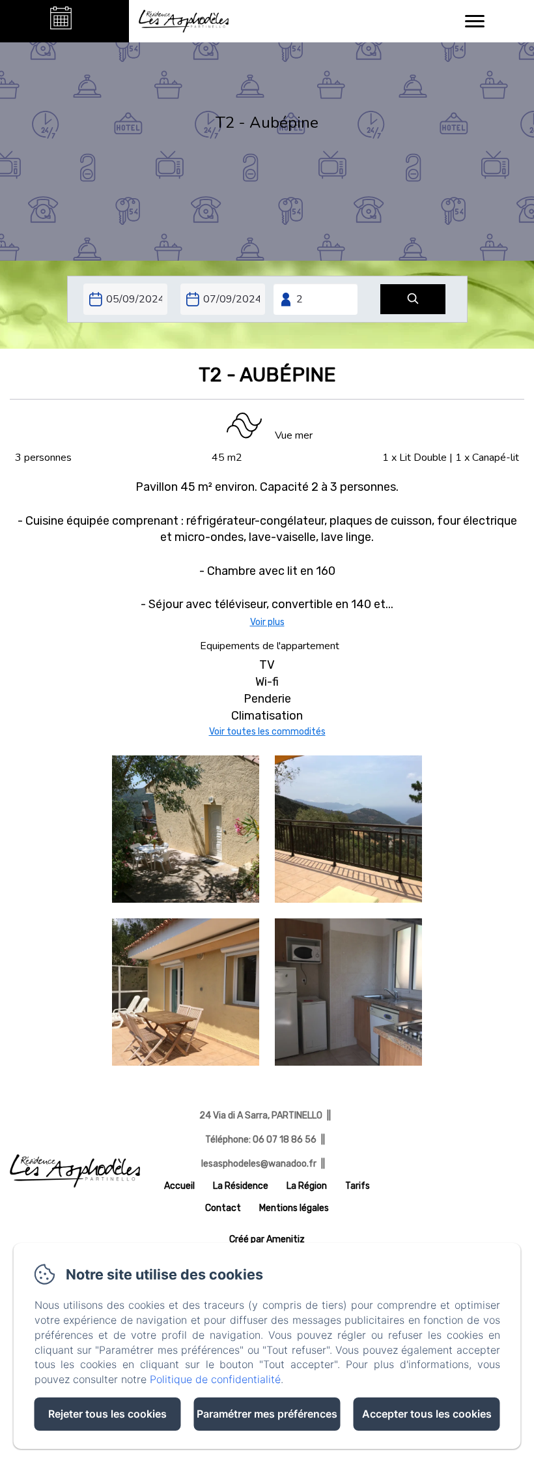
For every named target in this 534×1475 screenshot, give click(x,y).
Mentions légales (294, 1208)
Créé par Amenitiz (267, 1239)
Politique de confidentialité (215, 1379)
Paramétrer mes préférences (267, 1413)
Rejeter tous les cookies (107, 1413)
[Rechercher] (412, 299)
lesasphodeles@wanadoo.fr (258, 1163)
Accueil (179, 1185)
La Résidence (240, 1185)
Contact (223, 1208)
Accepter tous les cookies (427, 1413)
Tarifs (357, 1185)
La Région (307, 1185)
